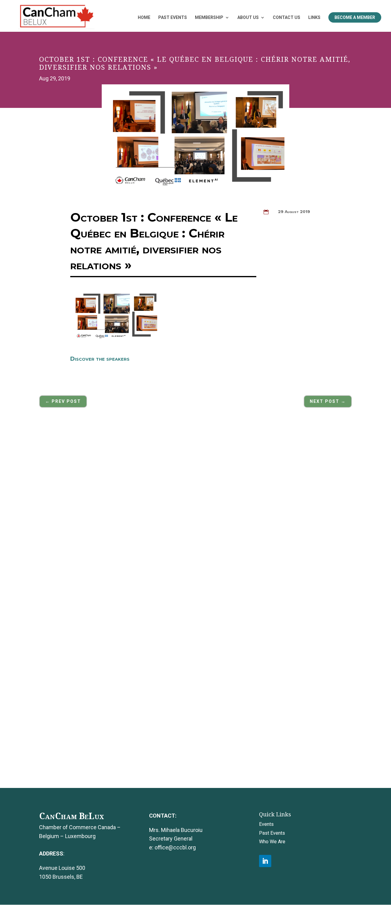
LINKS (314, 17)
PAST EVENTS (172, 17)
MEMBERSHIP (209, 17)
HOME (144, 17)
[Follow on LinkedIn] (265, 861)
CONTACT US (286, 17)
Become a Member (354, 17)
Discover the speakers (100, 358)
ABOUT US (248, 17)
